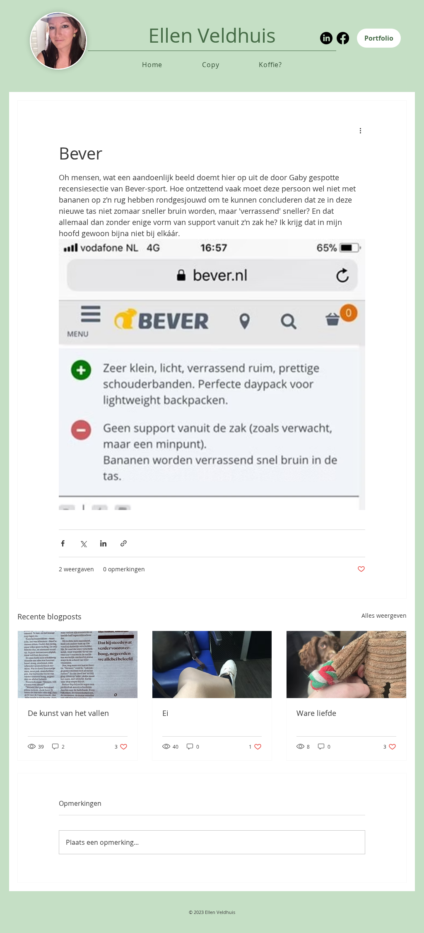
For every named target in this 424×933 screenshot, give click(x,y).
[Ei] (212, 664)
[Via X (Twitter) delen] (83, 543)
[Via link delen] (124, 543)
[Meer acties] (360, 130)
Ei (165, 713)
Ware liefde (316, 713)
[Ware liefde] (346, 664)
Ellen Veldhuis (212, 35)
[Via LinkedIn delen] (103, 543)
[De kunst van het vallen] (77, 664)
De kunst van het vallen (68, 713)
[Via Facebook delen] (63, 543)
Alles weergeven (384, 615)
